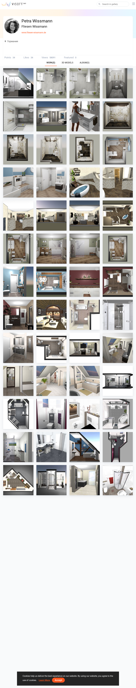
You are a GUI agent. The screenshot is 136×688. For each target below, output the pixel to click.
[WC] (118, 83)
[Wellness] (84, 182)
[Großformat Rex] (118, 116)
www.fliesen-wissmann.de (34, 32)
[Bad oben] (18, 83)
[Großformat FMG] (84, 116)
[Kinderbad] (51, 182)
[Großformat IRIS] (51, 116)
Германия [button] (12, 41)
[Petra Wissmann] (51, 315)
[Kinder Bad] (118, 149)
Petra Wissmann (16, 96)
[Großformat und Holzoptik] (18, 249)
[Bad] (51, 83)
